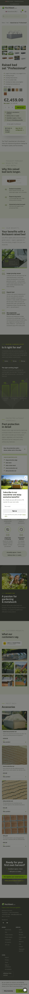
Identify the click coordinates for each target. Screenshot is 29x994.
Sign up (14, 511)
